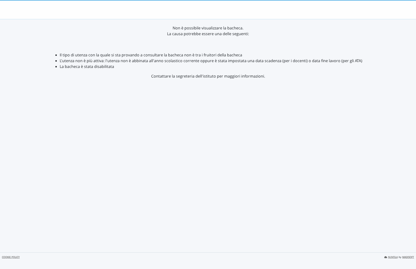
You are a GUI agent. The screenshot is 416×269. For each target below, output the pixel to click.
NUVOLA (393, 257)
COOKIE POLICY (11, 257)
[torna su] (406, 254)
